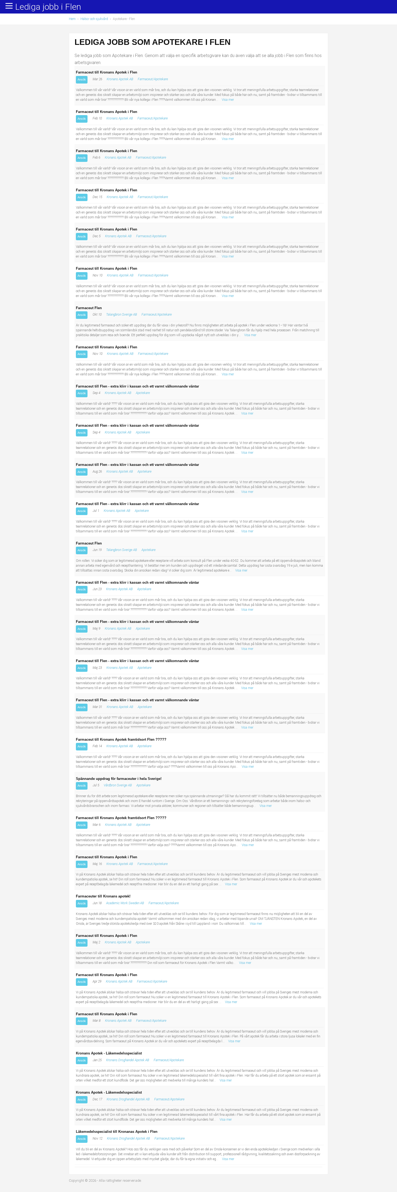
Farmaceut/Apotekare (153, 79)
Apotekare (143, 393)
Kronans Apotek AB (120, 79)
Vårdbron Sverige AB (118, 785)
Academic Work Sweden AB (125, 903)
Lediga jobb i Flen (48, 7)
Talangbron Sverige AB (121, 314)
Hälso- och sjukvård (94, 19)
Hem (72, 19)
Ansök (82, 79)
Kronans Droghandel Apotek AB (127, 1060)
